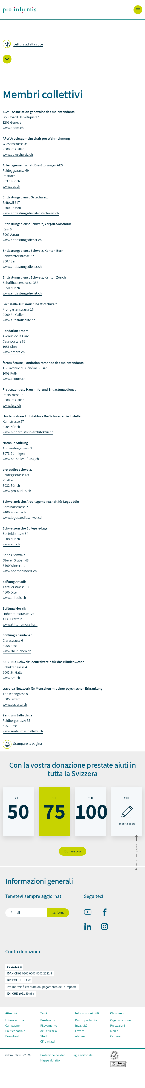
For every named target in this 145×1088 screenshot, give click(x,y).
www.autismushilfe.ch (19, 320)
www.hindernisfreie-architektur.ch (28, 432)
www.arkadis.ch (14, 597)
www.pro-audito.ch (17, 490)
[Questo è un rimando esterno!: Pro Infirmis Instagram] (106, 927)
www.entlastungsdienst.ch (22, 240)
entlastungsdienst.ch (26, 266)
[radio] (18, 811)
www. (7, 154)
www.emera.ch (14, 352)
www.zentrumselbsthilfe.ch (23, 731)
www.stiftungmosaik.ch (20, 624)
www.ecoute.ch (14, 378)
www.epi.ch (11, 544)
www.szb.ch (11, 677)
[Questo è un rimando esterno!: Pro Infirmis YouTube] (89, 912)
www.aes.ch (11, 186)
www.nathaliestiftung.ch (21, 458)
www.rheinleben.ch (17, 651)
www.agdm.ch (13, 127)
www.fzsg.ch (12, 405)
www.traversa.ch (15, 704)
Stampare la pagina (27, 743)
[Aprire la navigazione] (138, 9)
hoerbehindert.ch (24, 571)
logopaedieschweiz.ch (27, 517)
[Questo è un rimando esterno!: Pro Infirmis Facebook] (106, 912)
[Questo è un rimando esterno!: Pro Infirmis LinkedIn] (89, 927)
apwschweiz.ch (22, 154)
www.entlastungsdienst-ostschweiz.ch (31, 213)
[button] (24, 44)
